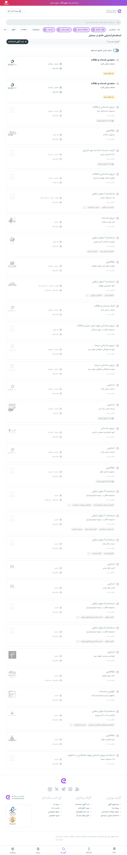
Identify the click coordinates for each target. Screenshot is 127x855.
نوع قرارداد (35, 29)
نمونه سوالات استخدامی (110, 812)
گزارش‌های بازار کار (82, 815)
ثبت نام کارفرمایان (82, 812)
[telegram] (63, 789)
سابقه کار (24, 29)
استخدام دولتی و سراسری (110, 815)
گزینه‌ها (89, 852)
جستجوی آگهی (113, 804)
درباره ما (56, 804)
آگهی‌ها (63, 852)
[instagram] (50, 789)
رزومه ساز (115, 808)
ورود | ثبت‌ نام (13, 11)
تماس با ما (55, 808)
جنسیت (50, 29)
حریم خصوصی (54, 815)
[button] (114, 29)
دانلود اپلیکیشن (53, 812)
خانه (114, 852)
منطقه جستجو (83, 29)
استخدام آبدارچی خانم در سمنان (105, 35)
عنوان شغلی (65, 29)
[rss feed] (77, 789)
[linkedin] (70, 789)
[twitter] (57, 789)
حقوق (14, 29)
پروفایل (13, 852)
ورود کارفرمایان (83, 808)
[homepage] (63, 780)
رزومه (38, 852)
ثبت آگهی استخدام (16, 41)
